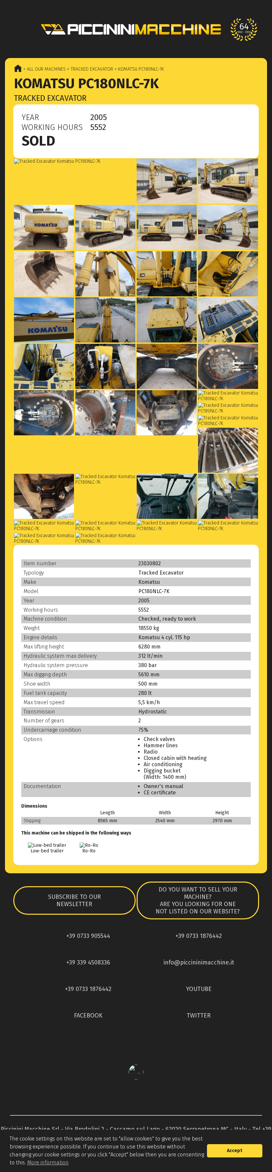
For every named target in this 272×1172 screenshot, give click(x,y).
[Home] (136, 29)
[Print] (244, 119)
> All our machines (44, 69)
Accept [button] (234, 1150)
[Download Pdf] (229, 119)
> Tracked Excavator (89, 69)
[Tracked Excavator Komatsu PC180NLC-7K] (74, 161)
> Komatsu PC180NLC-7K (138, 69)
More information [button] (48, 1162)
